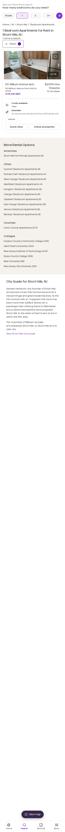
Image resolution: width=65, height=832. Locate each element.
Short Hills (22, 24)
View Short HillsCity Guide (20, 333)
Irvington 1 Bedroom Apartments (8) (23, 189)
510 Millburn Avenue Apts (19, 84)
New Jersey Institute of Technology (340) (26, 251)
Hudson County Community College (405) (26, 241)
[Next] (59, 16)
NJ (13, 24)
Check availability (44, 127)
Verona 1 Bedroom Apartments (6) (22, 209)
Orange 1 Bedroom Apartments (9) (22, 194)
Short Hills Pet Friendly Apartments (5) (24, 155)
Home (6, 24)
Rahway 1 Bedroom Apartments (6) (22, 214)
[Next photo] (58, 65)
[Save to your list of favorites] (55, 56)
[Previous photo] (6, 65)
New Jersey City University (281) (20, 266)
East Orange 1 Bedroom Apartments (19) (25, 204)
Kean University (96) (14, 261)
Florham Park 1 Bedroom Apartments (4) (25, 174)
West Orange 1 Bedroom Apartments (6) (25, 179)
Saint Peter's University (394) (19, 246)
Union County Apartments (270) (21, 227)
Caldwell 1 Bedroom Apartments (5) (22, 199)
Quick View (16, 127)
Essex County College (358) (18, 256)
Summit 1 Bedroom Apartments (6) (22, 169)
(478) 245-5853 (12, 94)
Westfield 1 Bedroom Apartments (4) (23, 184)
